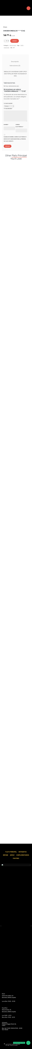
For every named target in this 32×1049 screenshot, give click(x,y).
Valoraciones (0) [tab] (15, 65)
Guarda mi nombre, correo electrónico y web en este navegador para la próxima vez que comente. (15, 139)
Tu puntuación (8, 103)
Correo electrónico (19, 125)
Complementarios (22, 855)
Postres (16, 858)
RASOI (22, 45)
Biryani (5, 855)
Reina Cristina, (6, 1010)
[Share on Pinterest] (11, 27)
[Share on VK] (14, 27)
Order (14, 41)
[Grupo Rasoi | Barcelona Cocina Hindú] (16, 2)
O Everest (4, 1022)
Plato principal (13, 45)
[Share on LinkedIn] (13, 27)
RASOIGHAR (6, 47)
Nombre (6, 124)
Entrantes (23, 852)
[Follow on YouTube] (6, 1041)
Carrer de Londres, (6, 995)
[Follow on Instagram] (9, 1041)
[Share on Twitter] (10, 27)
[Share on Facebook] (8, 27)
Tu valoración (8, 108)
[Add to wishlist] (21, 41)
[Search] (3, 1041)
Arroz (12, 855)
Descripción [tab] (15, 61)
